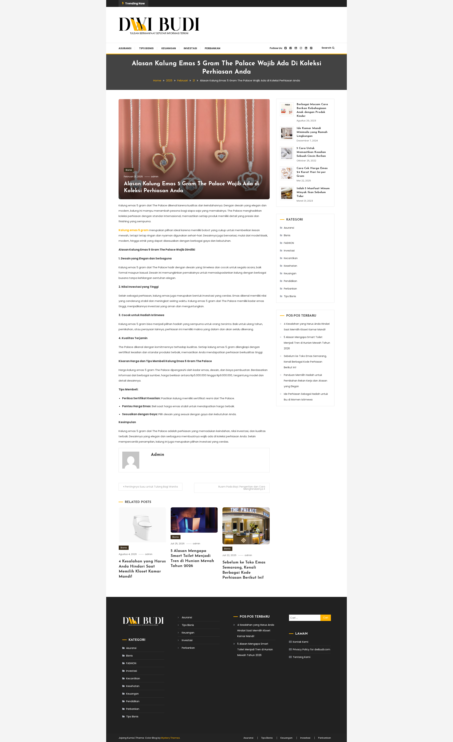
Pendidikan (290, 281)
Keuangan (168, 48)
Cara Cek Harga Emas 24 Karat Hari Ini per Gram (312, 172)
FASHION (289, 243)
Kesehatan (290, 266)
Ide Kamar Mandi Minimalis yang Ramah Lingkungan (312, 132)
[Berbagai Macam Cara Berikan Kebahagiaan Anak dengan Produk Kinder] (287, 109)
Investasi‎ (190, 48)
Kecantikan (291, 258)
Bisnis (129, 169)
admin (154, 176)
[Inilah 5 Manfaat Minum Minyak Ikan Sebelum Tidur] (287, 193)
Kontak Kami (300, 642)
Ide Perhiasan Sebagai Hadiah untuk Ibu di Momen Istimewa (306, 396)
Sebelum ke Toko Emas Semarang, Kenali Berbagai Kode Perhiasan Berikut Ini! (305, 361)
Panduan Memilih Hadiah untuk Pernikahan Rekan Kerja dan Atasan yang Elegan (305, 380)
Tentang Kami (301, 657)
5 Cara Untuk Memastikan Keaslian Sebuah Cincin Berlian (311, 152)
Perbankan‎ (212, 48)
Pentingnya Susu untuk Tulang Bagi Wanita (151, 486)
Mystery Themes (170, 738)
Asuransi (125, 48)
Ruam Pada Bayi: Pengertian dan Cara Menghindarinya (241, 488)
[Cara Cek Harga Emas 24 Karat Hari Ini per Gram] (287, 173)
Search (326, 48)
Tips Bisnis (146, 48)
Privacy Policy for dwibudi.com (311, 649)
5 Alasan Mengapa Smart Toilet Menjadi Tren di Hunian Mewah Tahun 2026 (307, 342)
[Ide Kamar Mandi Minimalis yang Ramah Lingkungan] (287, 133)
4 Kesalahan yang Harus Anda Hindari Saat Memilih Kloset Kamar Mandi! (307, 326)
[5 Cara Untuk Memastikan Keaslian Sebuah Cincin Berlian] (287, 153)
